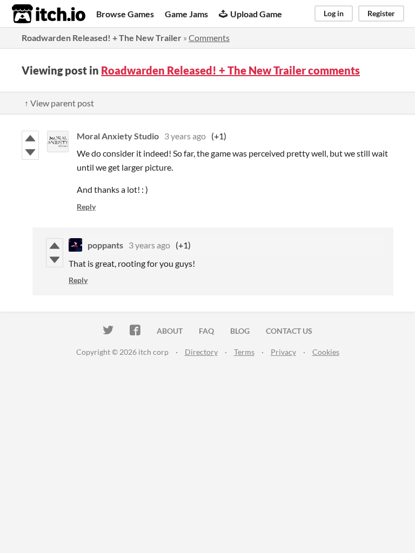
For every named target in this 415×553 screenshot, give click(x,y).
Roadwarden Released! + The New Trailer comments (230, 70)
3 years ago (185, 136)
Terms (244, 351)
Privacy (283, 351)
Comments (209, 37)
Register (381, 13)
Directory (201, 351)
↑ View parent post (59, 103)
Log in (334, 13)
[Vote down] (30, 152)
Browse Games (125, 14)
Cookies (325, 351)
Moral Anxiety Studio (118, 136)
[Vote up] (30, 138)
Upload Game (256, 14)
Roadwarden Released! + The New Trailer (102, 37)
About (170, 330)
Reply (86, 206)
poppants (105, 245)
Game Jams (186, 14)
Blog (240, 330)
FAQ (206, 330)
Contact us (289, 330)
